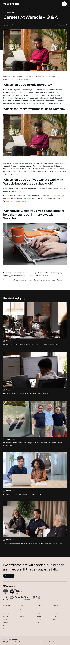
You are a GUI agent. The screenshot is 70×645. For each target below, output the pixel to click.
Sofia (37, 622)
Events (5, 629)
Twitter (54, 619)
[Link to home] (11, 3)
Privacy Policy (6, 642)
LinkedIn (54, 610)
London (38, 610)
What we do (6, 610)
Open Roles (23, 613)
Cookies (14, 642)
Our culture (6, 626)
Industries (6, 613)
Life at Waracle (24, 610)
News (12, 12)
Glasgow (38, 619)
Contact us (8, 576)
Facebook (55, 616)
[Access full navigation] (64, 3)
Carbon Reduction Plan (37, 642)
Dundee (38, 613)
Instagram (55, 613)
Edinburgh (39, 616)
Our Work (5, 616)
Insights (5, 619)
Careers (5, 622)
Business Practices (24, 642)
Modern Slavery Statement (52, 642)
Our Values (22, 616)
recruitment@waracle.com (15, 201)
